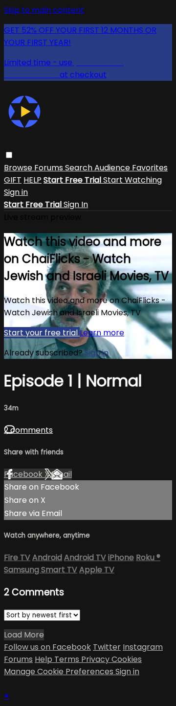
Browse (19, 167)
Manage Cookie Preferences (59, 671)
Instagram (143, 647)
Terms (67, 659)
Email (61, 474)
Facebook (24, 474)
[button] (9, 155)
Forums (49, 167)
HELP (32, 180)
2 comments (28, 430)
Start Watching (132, 180)
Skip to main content (44, 10)
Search (79, 167)
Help (44, 659)
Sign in (16, 192)
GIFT (13, 180)
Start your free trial (42, 332)
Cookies (126, 659)
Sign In (76, 204)
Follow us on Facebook (47, 647)
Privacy (96, 659)
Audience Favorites (131, 167)
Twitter (107, 647)
